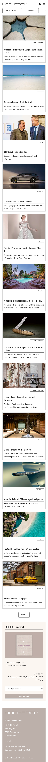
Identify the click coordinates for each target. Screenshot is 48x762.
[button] (38, 4)
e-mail (8, 741)
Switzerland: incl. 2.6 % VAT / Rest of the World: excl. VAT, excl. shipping (25, 678)
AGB (31, 758)
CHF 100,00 (38, 674)
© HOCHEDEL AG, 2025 (16, 758)
